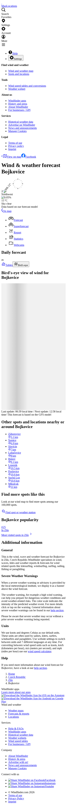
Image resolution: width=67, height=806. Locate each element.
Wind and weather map (20, 70)
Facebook (30, 156)
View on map (14, 156)
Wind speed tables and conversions (27, 85)
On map (7, 211)
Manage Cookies (17, 131)
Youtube (49, 786)
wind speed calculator (39, 651)
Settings (18, 59)
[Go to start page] (1, 2)
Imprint (12, 149)
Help (15, 53)
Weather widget (16, 88)
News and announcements (22, 128)
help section (57, 610)
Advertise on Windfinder (21, 124)
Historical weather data (20, 121)
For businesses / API (19, 110)
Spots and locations (18, 74)
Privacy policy (16, 146)
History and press (17, 103)
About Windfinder (18, 106)
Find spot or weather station (20, 512)
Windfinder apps (17, 100)
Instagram (50, 783)
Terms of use (15, 142)
